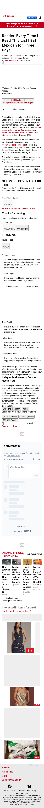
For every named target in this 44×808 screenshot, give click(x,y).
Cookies (22, 791)
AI (39, 791)
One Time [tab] (7, 409)
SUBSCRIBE (9, 229)
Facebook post (13, 145)
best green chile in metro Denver (22, 128)
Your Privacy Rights (22, 793)
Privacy (33, 208)
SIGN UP (8, 205)
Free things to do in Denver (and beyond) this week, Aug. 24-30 (22, 25)
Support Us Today (10, 426)
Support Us (32, 18)
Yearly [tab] (25, 409)
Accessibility (31, 791)
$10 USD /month (10, 417)
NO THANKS (22, 229)
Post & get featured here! (16, 611)
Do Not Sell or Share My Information (22, 804)
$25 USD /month (26, 417)
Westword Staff (12, 60)
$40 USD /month (10, 420)
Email (5, 198)
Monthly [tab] (16, 409)
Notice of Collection (11, 208)
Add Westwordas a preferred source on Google (18, 101)
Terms (25, 208)
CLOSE (6, 247)
